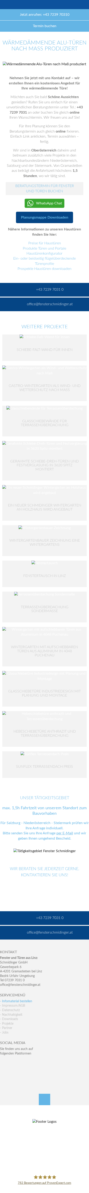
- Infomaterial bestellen (16, 1001)
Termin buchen (44, 26)
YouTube (3, 1072)
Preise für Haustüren (44, 243)
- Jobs (4, 1032)
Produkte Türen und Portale (44, 248)
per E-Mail (64, 833)
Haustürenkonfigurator (44, 253)
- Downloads (9, 1019)
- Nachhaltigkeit (11, 1014)
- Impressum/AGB (12, 1005)
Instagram (23, 1072)
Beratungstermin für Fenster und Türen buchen (44, 188)
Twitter (13, 1062)
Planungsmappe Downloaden (44, 217)
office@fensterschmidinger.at (20, 985)
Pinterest (13, 1072)
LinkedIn (23, 1062)
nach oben (44, 1099)
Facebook (3, 1062)
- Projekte (6, 1023)
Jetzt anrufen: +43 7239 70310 (44, 14)
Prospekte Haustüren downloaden (44, 269)
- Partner (6, 1028)
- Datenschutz (10, 1010)
